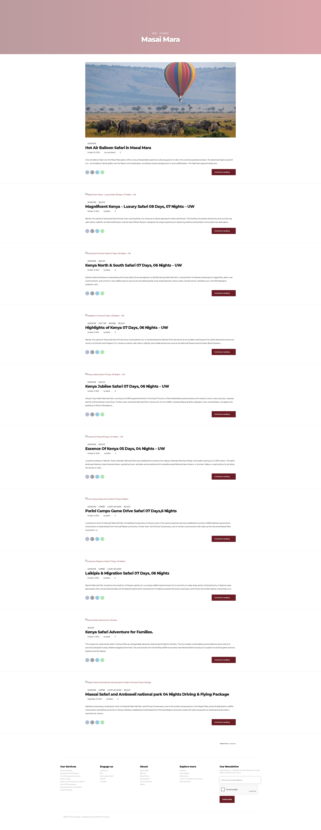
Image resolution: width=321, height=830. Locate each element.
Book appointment (106, 776)
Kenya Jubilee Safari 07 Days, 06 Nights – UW (127, 386)
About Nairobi (145, 779)
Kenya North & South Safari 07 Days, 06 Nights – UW (133, 265)
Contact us (104, 770)
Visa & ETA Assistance (68, 784)
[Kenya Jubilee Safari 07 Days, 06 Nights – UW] (160, 374)
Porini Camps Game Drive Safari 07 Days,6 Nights (131, 511)
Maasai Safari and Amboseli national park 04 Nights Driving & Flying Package (157, 694)
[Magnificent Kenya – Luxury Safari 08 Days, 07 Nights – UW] (160, 194)
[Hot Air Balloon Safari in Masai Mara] (160, 100)
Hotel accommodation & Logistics (72, 782)
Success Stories (146, 782)
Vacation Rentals (66, 790)
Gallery (142, 784)
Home (154, 33)
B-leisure (183, 770)
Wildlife (102, 202)
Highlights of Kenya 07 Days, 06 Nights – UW (126, 327)
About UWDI (144, 770)
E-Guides (103, 782)
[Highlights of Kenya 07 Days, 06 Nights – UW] (160, 315)
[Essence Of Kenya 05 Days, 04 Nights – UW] (160, 436)
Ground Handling (66, 770)
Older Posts (224, 743)
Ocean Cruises (65, 779)
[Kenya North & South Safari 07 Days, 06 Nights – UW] (160, 253)
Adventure (92, 143)
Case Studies (184, 773)
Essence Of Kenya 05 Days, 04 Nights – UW (125, 448)
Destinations (184, 776)
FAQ (101, 773)
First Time (102, 323)
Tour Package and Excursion (70, 776)
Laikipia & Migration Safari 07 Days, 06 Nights (127, 573)
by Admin (107, 211)
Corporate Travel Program (69, 773)
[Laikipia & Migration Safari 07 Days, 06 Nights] (160, 561)
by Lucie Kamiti (109, 152)
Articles (103, 779)
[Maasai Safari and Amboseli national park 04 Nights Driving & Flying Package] (160, 682)
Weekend (112, 323)
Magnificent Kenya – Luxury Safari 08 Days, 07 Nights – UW (139, 206)
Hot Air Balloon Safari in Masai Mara (118, 147)
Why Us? (143, 773)
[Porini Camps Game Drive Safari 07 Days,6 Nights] (160, 499)
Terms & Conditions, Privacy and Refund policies (191, 780)
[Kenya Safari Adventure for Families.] (160, 620)
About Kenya (144, 776)
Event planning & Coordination (71, 787)
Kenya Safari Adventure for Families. (119, 632)
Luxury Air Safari (114, 506)
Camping (102, 506)
